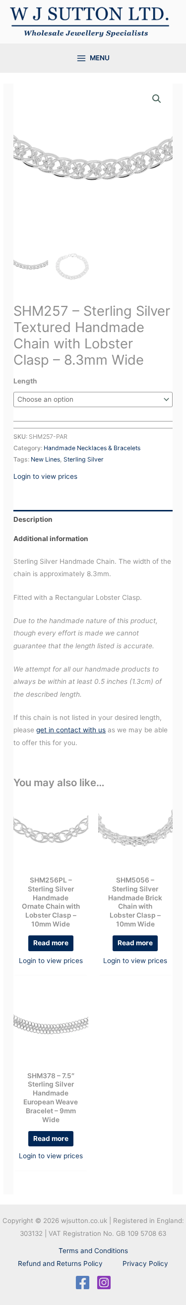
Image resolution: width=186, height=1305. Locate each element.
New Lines (45, 459)
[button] (157, 99)
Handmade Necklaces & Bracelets (92, 448)
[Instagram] (104, 1282)
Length (25, 381)
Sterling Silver (83, 459)
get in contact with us (71, 730)
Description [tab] (33, 519)
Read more (50, 943)
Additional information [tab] (50, 539)
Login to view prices (45, 476)
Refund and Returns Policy (60, 1263)
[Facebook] (82, 1282)
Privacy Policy (145, 1263)
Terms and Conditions (93, 1251)
